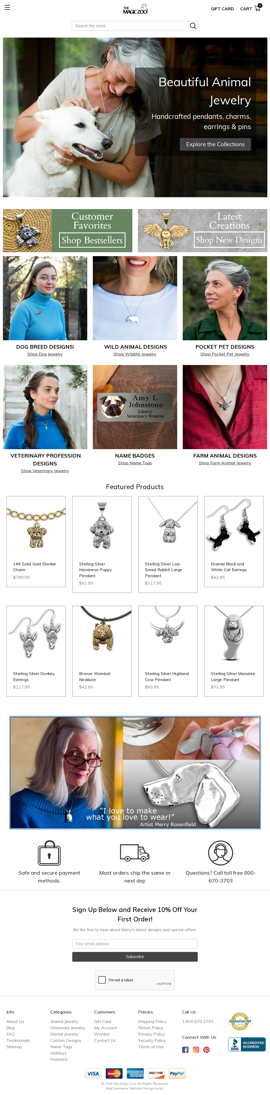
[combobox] (135, 26)
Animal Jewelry (64, 1021)
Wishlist (101, 1034)
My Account (105, 1027)
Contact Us (105, 1040)
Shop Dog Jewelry (45, 354)
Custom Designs (65, 1040)
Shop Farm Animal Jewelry (225, 462)
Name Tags (61, 1046)
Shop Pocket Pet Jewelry (224, 354)
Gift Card (222, 8)
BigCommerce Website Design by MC (135, 1088)
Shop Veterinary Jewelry (45, 470)
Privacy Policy (151, 1034)
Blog (10, 1027)
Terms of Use (151, 1046)
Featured (58, 1059)
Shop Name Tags (135, 462)
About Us (15, 1021)
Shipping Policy (152, 1021)
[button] (215, 144)
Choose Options (36, 531)
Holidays (58, 1053)
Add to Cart (234, 531)
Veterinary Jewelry (67, 1027)
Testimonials (18, 1040)
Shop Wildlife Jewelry (135, 354)
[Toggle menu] (7, 7)
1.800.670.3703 (198, 1021)
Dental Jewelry (64, 1034)
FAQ (10, 1034)
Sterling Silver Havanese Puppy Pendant (95, 569)
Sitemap (14, 1046)
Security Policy (152, 1040)
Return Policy (150, 1027)
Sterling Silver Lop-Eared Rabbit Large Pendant (163, 569)
